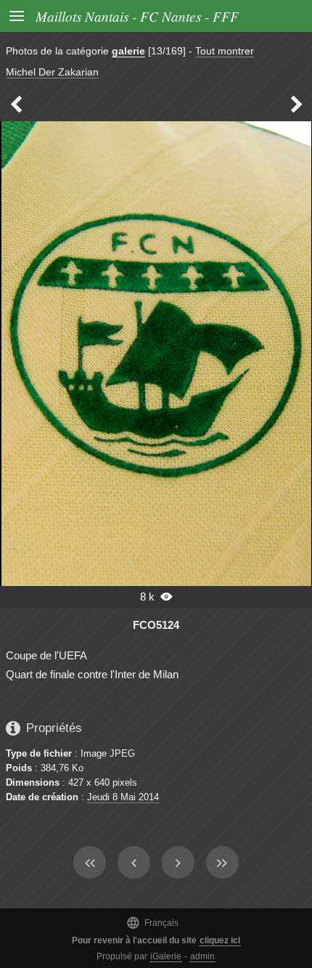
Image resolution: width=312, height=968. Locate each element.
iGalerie (165, 956)
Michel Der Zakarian (52, 72)
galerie (128, 51)
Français (152, 923)
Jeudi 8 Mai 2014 (123, 797)
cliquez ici (220, 940)
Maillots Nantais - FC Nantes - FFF (137, 16)
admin (202, 956)
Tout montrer (224, 51)
